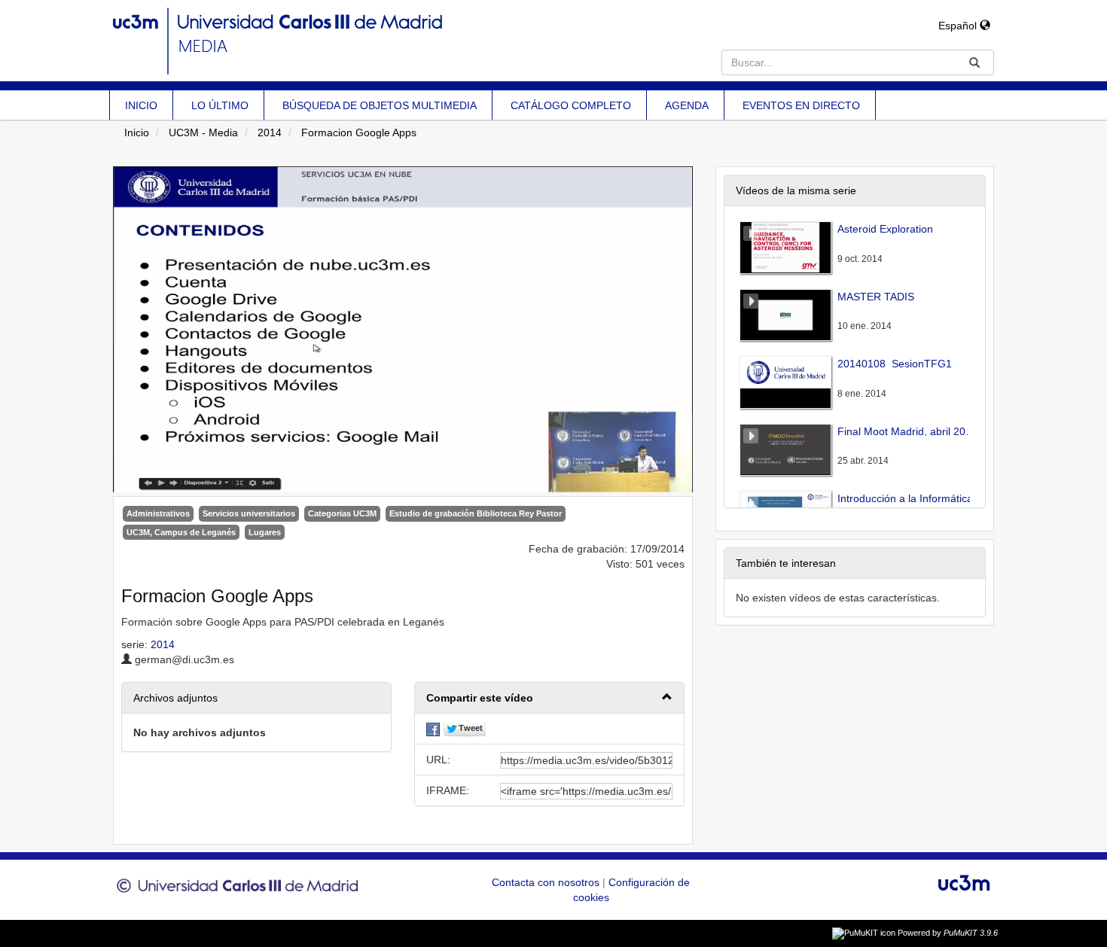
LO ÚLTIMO (220, 105)
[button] (549, 698)
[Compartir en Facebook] (433, 729)
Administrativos (158, 513)
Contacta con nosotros (547, 882)
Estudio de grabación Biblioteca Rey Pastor (475, 513)
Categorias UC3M (342, 513)
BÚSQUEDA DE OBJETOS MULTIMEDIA (379, 105)
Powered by (948, 932)
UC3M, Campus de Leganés (181, 532)
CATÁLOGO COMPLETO (571, 105)
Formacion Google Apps (358, 132)
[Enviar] (974, 62)
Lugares (265, 532)
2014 (270, 132)
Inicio (136, 132)
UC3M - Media (203, 132)
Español (959, 26)
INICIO (141, 105)
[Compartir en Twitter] (464, 729)
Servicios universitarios (249, 513)
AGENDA (687, 105)
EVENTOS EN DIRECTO (801, 105)
